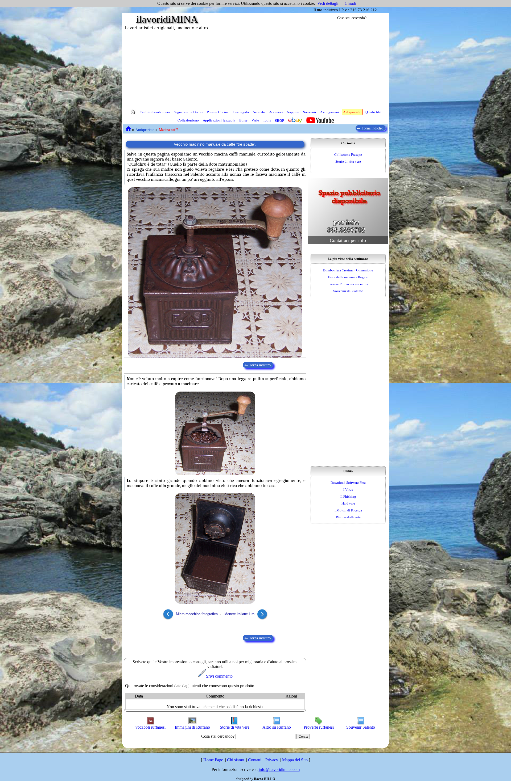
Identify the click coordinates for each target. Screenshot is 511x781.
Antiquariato (352, 112)
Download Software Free (348, 482)
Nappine (293, 112)
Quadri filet (373, 112)
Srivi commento (219, 676)
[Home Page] (132, 112)
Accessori (276, 112)
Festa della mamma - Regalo (348, 277)
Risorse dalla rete (348, 517)
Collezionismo (188, 120)
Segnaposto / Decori (188, 112)
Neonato (259, 112)
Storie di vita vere (348, 161)
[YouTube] (320, 120)
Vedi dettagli (327, 3)
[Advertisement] (255, 69)
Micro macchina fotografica (196, 614)
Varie (255, 120)
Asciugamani (329, 112)
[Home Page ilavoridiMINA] (128, 128)
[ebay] (295, 120)
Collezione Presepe (348, 154)
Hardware (348, 503)
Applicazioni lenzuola (219, 120)
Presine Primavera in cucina (348, 284)
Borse (243, 120)
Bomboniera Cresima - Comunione (348, 270)
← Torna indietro (371, 128)
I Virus (348, 489)
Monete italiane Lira (240, 614)
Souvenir (309, 112)
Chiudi (350, 3)
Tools (267, 120)
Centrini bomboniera (155, 112)
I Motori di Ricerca (348, 510)
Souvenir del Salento (348, 290)
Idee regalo (241, 112)
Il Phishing (348, 496)
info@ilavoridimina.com (279, 769)
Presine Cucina (218, 112)
